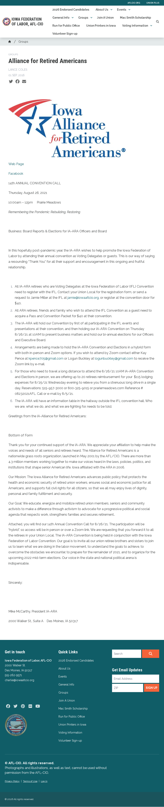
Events (121, 9)
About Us (102, 9)
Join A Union (105, 17)
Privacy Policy (12, 781)
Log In (44, 781)
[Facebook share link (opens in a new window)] (17, 81)
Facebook (15, 173)
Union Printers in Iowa (101, 25)
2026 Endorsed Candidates (70, 9)
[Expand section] (111, 9)
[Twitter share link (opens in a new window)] (10, 81)
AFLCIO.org (134, 3)
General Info (60, 17)
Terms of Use (30, 781)
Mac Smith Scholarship (135, 17)
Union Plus (152, 3)
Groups (83, 17)
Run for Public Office (66, 25)
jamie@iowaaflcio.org (83, 298)
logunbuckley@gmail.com (114, 358)
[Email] (24, 81)
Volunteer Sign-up (64, 33)
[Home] (9, 41)
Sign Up (151, 687)
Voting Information (135, 25)
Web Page (16, 164)
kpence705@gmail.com (46, 358)
